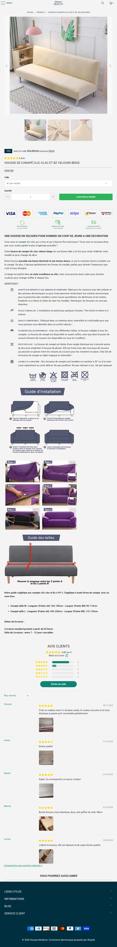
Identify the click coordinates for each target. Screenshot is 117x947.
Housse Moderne (39, 940)
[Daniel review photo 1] (46, 790)
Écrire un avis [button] (58, 684)
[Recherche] (103, 3)
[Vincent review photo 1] (46, 725)
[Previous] (6, 66)
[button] (11, 158)
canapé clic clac (27, 242)
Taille (6, 177)
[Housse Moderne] (58, 3)
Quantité (8, 191)
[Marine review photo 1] (46, 823)
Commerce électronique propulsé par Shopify (72, 940)
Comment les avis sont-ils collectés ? (23, 865)
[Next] (110, 66)
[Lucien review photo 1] (46, 856)
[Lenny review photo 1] (46, 757)
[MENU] (1, 3)
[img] (46, 705)
